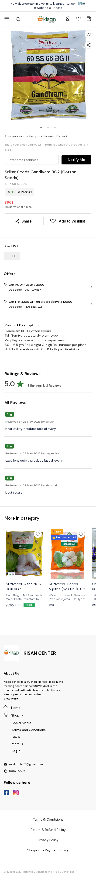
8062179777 (17, 771)
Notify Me (76, 159)
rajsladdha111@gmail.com (26, 764)
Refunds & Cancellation (36, 871)
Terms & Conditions (63, 871)
